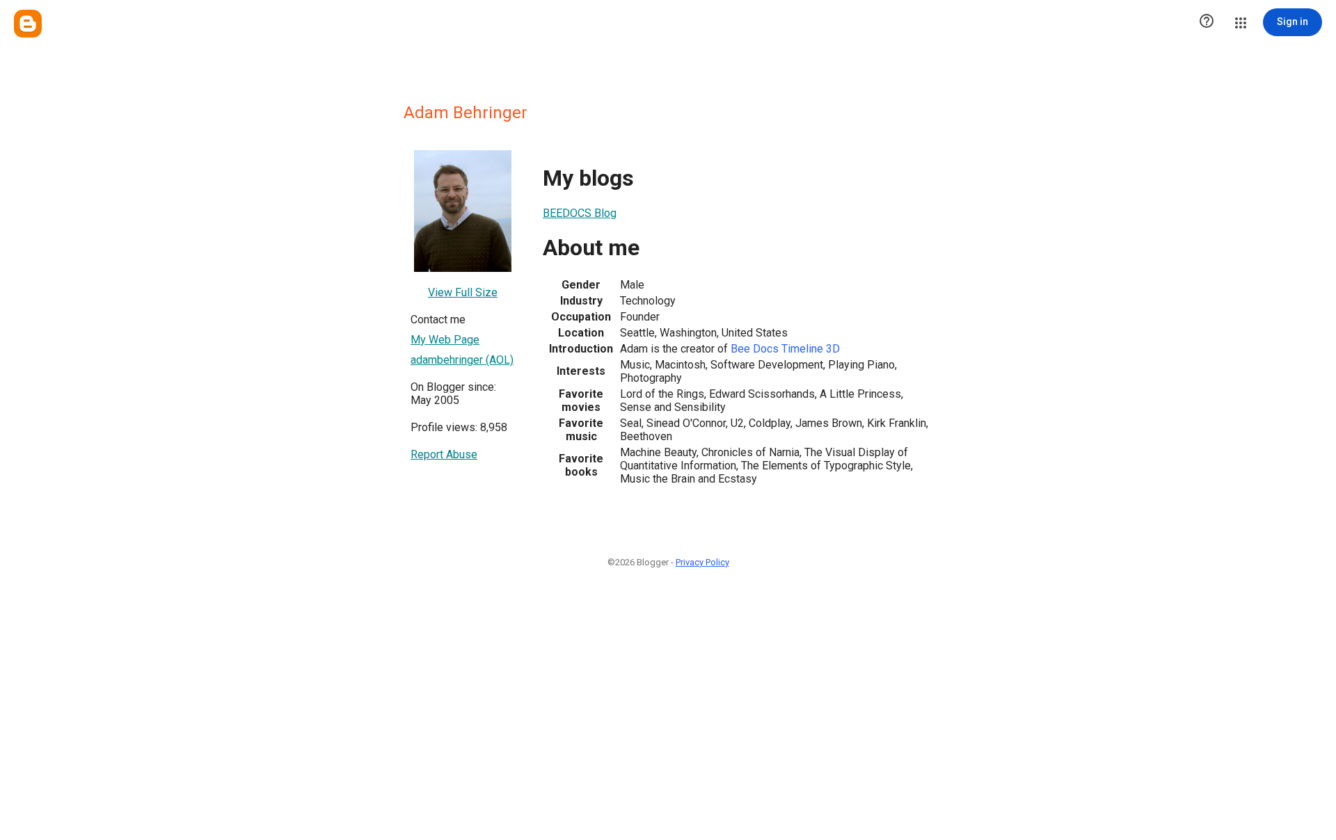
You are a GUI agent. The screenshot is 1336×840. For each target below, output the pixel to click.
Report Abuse (444, 454)
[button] (1206, 22)
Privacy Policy (702, 562)
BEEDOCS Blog (580, 213)
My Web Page (445, 339)
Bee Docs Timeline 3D (785, 348)
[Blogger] (28, 24)
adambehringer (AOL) (462, 359)
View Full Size (463, 292)
